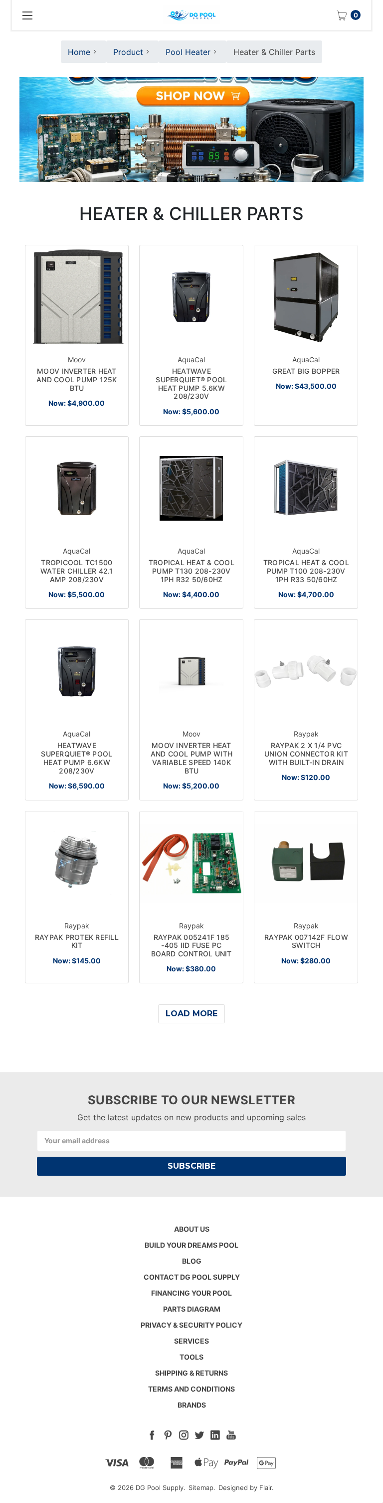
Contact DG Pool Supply (192, 1277)
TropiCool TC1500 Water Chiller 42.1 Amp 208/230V (76, 571)
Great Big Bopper (306, 371)
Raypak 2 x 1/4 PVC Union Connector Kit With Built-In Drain (306, 753)
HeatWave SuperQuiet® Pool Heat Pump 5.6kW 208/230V (191, 383)
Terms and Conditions (191, 1389)
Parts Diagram (191, 1309)
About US (191, 1229)
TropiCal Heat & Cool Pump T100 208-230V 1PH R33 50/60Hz (306, 571)
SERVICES (191, 1341)
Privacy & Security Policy (191, 1325)
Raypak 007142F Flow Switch (306, 941)
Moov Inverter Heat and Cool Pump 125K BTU (76, 379)
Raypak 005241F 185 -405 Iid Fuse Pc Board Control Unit (191, 945)
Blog (191, 1261)
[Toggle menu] (27, 15)
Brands (192, 1405)
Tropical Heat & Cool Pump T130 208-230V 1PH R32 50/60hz (191, 571)
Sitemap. (202, 1488)
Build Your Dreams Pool (191, 1245)
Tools (191, 1357)
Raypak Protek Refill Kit (77, 941)
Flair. (266, 1488)
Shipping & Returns (191, 1373)
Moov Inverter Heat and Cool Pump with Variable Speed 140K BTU (192, 757)
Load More (191, 1013)
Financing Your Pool (191, 1293)
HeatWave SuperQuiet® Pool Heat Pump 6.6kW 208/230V (76, 757)
